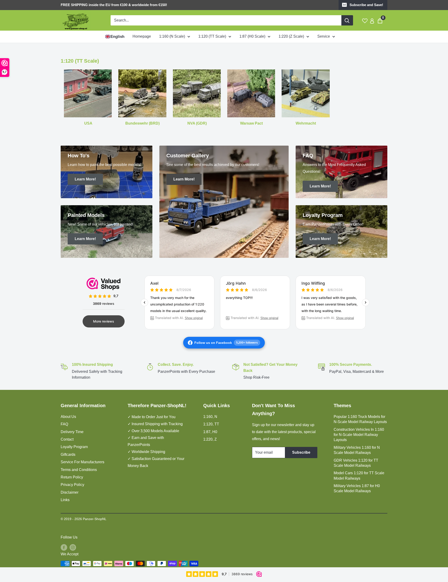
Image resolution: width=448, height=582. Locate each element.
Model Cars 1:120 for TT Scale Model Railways (359, 475)
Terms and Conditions (79, 470)
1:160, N (210, 417)
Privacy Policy (72, 485)
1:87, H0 (210, 432)
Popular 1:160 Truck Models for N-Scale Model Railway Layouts (360, 419)
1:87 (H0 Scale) (252, 36)
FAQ (64, 424)
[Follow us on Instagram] (73, 547)
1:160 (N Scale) (172, 36)
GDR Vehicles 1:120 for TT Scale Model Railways (356, 462)
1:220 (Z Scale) (291, 36)
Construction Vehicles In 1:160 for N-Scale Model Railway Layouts (359, 435)
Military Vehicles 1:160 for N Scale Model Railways (357, 450)
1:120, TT (211, 424)
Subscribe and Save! (366, 5)
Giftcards (68, 454)
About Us (68, 417)
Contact (67, 439)
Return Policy (72, 477)
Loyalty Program (74, 447)
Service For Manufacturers (82, 462)
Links (65, 500)
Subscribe (301, 452)
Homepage (142, 36)
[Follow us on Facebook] (64, 547)
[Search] (347, 20)
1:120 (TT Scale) (212, 36)
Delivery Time (72, 432)
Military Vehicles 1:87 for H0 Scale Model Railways (357, 488)
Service (323, 36)
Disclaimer (69, 492)
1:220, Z (210, 439)
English (117, 36)
